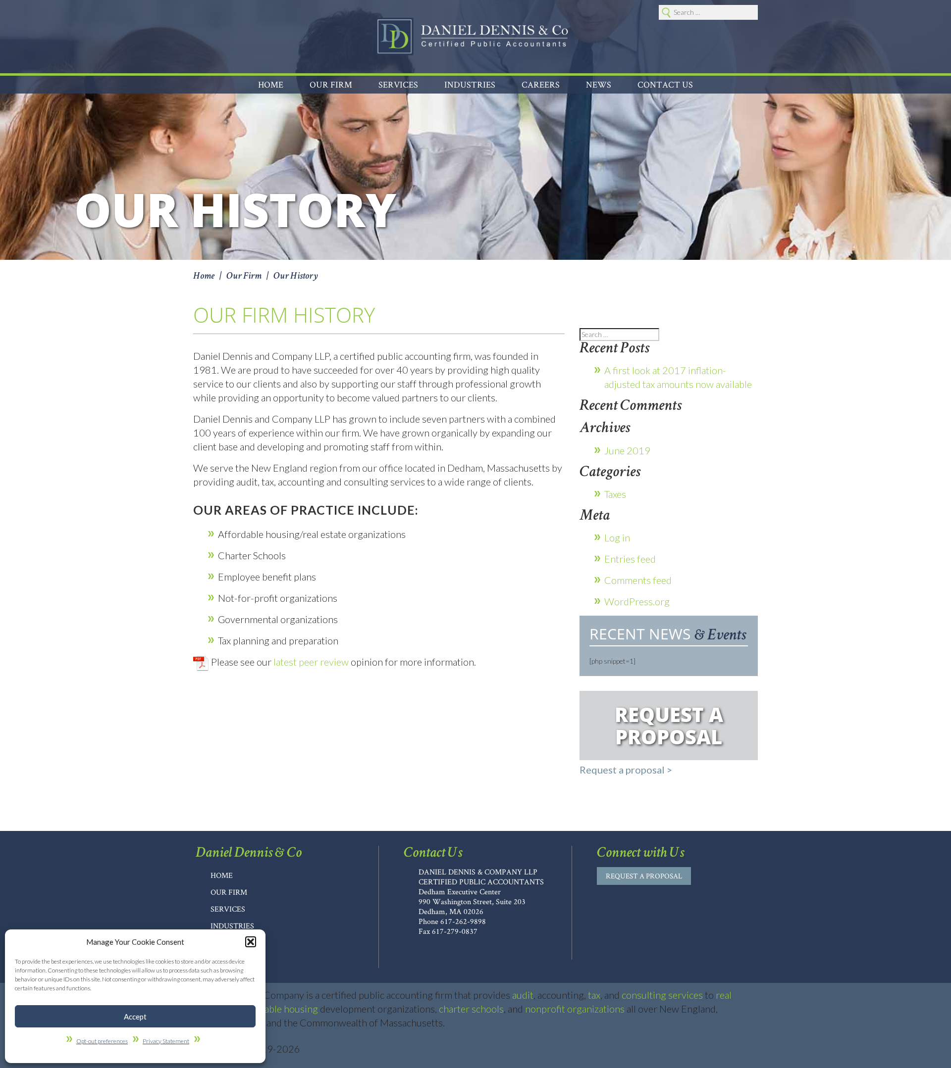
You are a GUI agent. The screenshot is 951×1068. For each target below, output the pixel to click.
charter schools (471, 1009)
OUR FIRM (331, 84)
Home (270, 84)
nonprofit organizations (575, 1009)
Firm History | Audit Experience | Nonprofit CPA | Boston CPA (472, 36)
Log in (617, 537)
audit (522, 995)
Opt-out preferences (102, 1041)
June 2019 (627, 450)
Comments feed (638, 580)
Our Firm (229, 892)
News (598, 84)
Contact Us (665, 84)
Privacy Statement (166, 1041)
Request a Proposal (644, 875)
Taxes (615, 494)
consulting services (662, 995)
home (222, 875)
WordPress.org (637, 601)
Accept (135, 1016)
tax (594, 995)
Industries (469, 84)
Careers (541, 84)
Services (398, 84)
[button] (251, 942)
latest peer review (311, 662)
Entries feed (630, 559)
